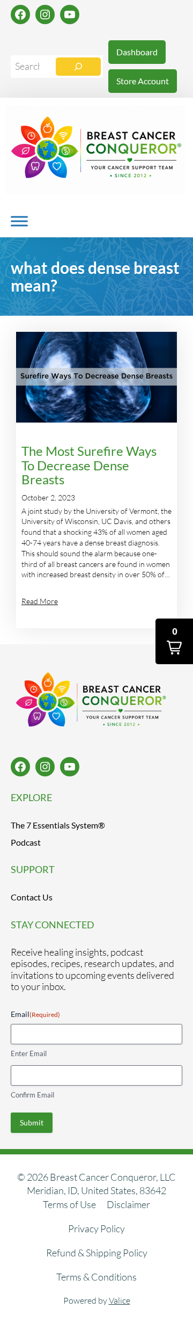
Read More (39, 601)
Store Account (142, 81)
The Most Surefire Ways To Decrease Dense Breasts (89, 465)
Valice (119, 1300)
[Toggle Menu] (19, 221)
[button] (174, 641)
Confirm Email (32, 1095)
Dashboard (137, 52)
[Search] (78, 66)
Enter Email (29, 1053)
